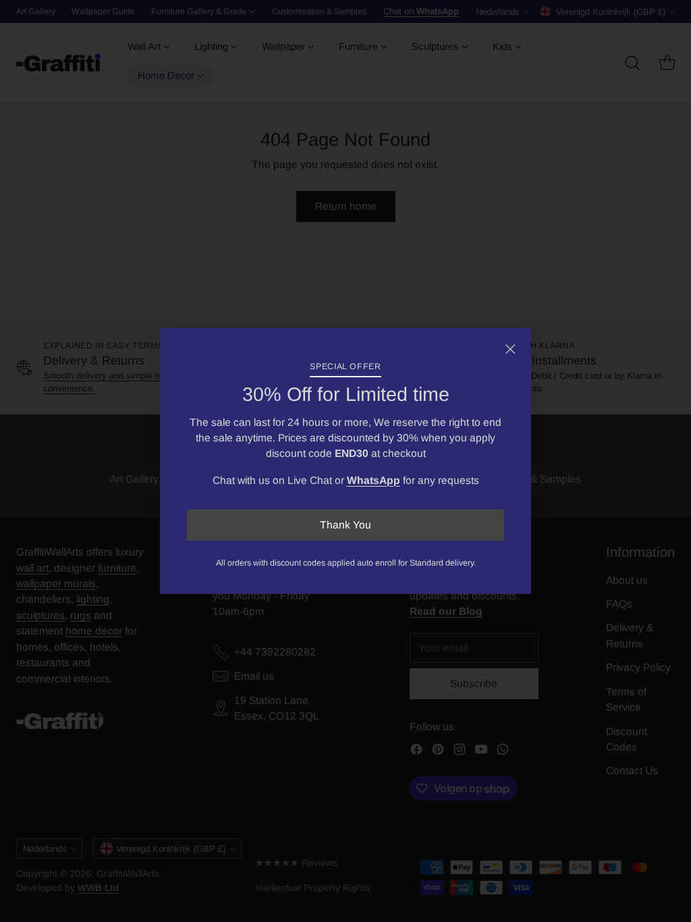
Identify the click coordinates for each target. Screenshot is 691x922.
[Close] (510, 349)
